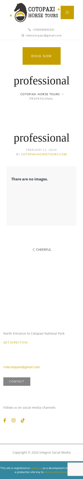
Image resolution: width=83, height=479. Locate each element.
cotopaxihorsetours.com (44, 154)
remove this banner (56, 472)
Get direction (15, 342)
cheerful (43, 249)
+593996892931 (43, 30)
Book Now (41, 56)
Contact (16, 381)
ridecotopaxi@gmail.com (44, 35)
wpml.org (36, 468)
